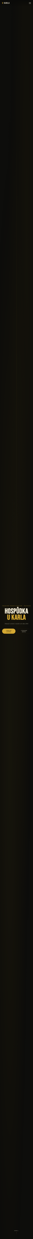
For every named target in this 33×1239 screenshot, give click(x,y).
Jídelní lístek (9, 631)
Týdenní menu (24, 631)
